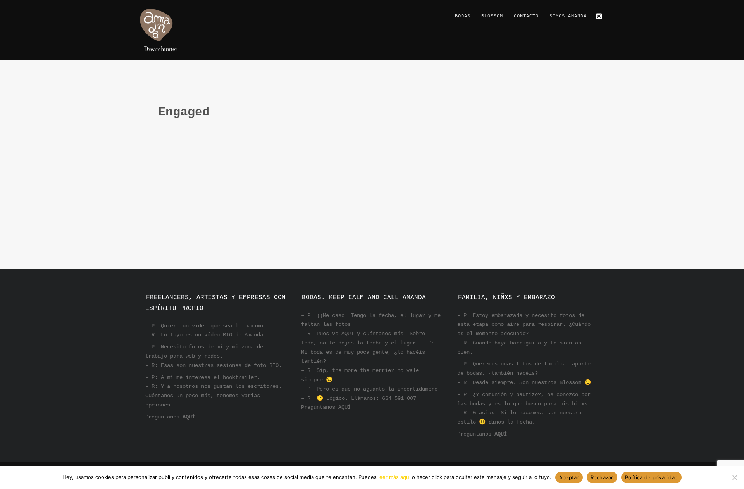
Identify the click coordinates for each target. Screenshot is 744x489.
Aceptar (569, 477)
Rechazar (602, 477)
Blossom (492, 16)
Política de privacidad (651, 477)
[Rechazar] (734, 477)
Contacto (526, 16)
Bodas (462, 16)
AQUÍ (189, 417)
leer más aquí (394, 477)
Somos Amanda (568, 16)
